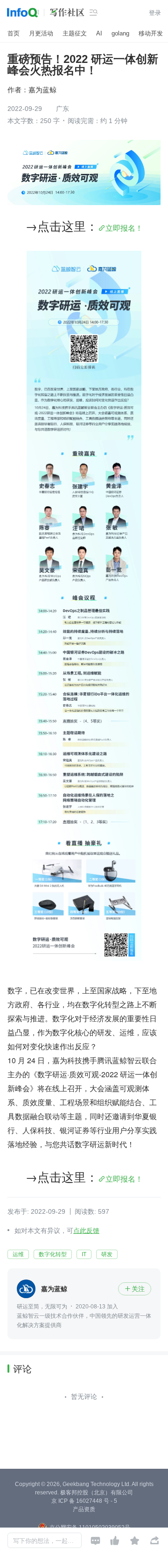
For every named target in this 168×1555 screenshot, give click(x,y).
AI (99, 33)
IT (84, 1254)
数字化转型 (53, 1254)
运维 (18, 1254)
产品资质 (84, 1509)
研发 (106, 1254)
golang (120, 33)
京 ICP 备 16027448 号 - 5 (84, 1501)
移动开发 (151, 33)
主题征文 (75, 33)
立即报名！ (124, 227)
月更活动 (41, 33)
